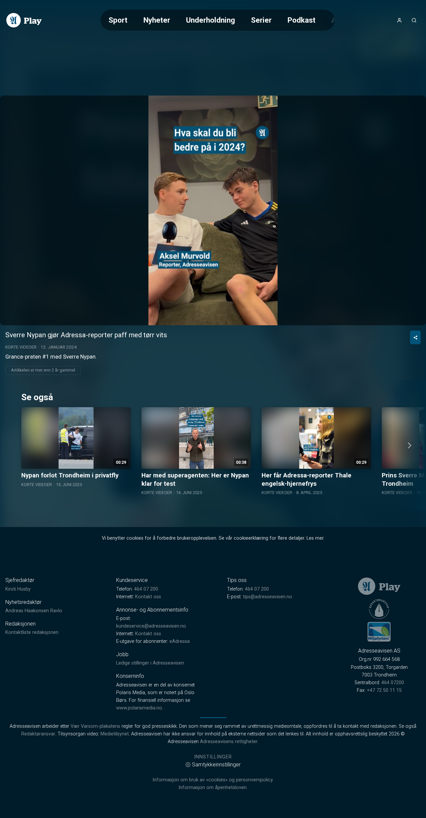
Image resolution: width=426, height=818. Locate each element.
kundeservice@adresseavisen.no (151, 626)
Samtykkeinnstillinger (216, 764)
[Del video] (415, 337)
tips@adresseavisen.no (267, 597)
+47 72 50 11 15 (384, 690)
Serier (261, 20)
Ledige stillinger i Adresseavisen (150, 663)
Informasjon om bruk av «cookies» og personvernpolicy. (213, 780)
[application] (213, 210)
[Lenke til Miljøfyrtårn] (379, 632)
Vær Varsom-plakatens (95, 726)
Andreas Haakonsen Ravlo (33, 611)
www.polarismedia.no (139, 708)
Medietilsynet (115, 734)
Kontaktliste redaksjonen (32, 632)
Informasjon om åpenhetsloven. (213, 787)
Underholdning (210, 20)
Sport (117, 20)
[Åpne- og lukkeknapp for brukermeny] (399, 20)
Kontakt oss (148, 597)
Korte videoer (21, 347)
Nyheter (156, 20)
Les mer (315, 538)
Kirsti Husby (18, 589)
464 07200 (392, 682)
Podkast (302, 20)
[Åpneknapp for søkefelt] (414, 20)
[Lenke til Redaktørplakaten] (379, 609)
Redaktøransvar (38, 734)
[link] (24, 20)
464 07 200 (146, 589)
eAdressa (179, 641)
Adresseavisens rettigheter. (229, 741)
